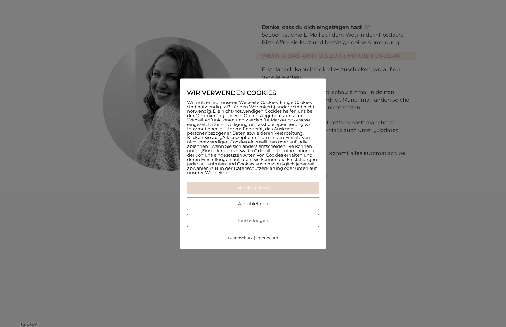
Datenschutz (240, 237)
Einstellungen (253, 220)
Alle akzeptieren (253, 187)
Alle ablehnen (253, 203)
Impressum (267, 237)
